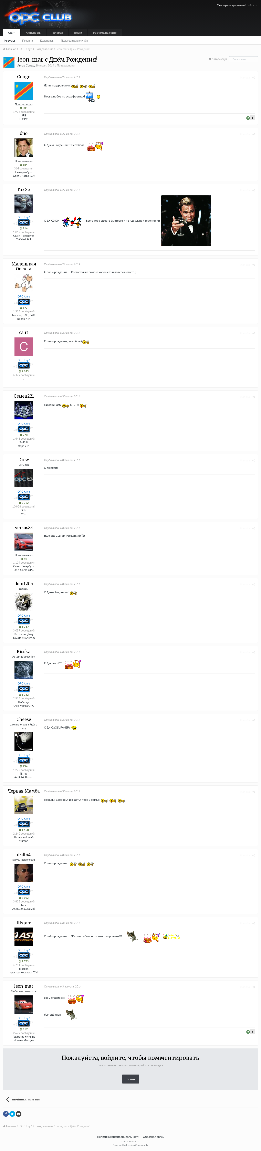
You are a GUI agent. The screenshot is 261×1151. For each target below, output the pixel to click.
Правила (27, 40)
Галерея (57, 32)
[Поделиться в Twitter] (12, 1114)
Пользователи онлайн (74, 40)
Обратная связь (153, 1136)
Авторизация (219, 59)
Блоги (78, 32)
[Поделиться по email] (18, 1114)
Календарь (47, 40)
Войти (130, 1079)
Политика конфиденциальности (118, 1136)
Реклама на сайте (105, 32)
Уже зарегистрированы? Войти (236, 5)
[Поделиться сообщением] (253, 77)
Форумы (9, 40)
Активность (33, 32)
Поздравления (66, 65)
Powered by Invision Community (130, 1145)
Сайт (11, 32)
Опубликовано (62, 77)
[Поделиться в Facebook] (6, 1114)
